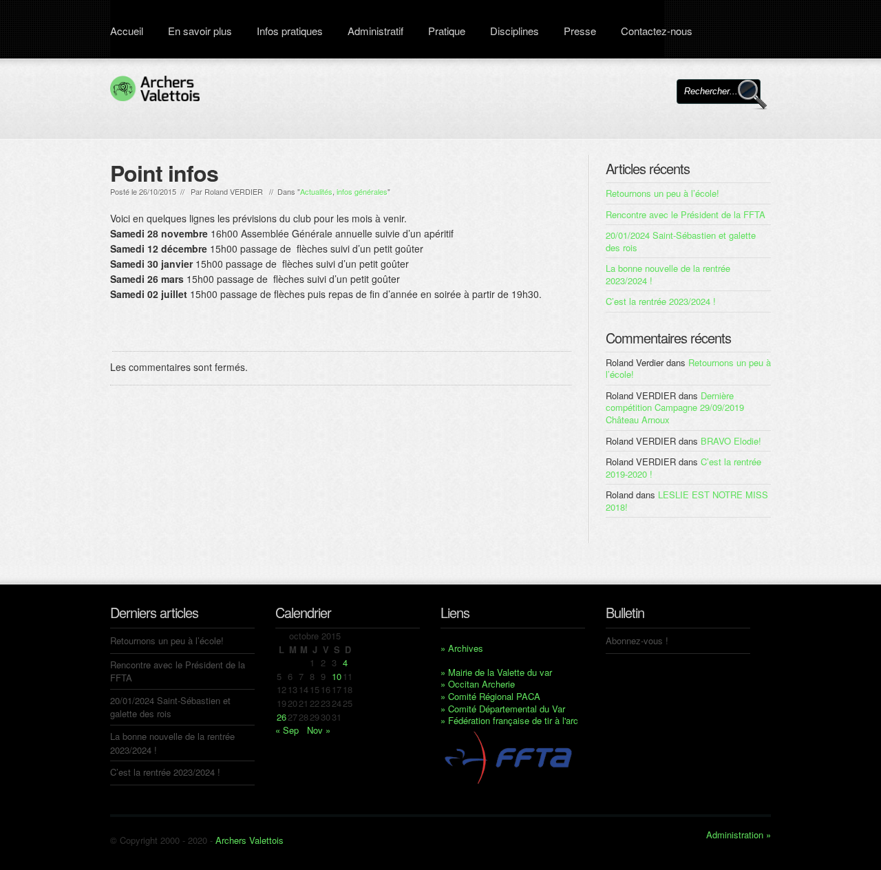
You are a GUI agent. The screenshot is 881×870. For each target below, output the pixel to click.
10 (336, 676)
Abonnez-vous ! (637, 640)
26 (281, 716)
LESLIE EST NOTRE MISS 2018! (687, 500)
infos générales (362, 191)
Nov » (318, 729)
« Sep (287, 729)
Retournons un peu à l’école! (662, 193)
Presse (580, 30)
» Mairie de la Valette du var (496, 672)
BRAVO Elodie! (731, 440)
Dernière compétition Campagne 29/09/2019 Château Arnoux (675, 407)
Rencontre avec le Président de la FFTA (685, 214)
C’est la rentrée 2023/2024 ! (661, 301)
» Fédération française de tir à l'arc (509, 720)
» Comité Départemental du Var (502, 708)
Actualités (316, 191)
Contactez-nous (656, 30)
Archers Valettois (249, 840)
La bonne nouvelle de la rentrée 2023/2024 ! (668, 274)
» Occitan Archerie (477, 683)
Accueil (126, 30)
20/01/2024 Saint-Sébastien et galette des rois (681, 241)
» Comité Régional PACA (490, 696)
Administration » (738, 835)
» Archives (461, 648)
